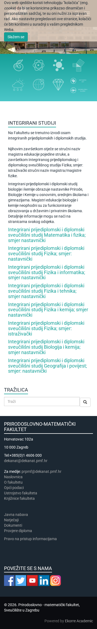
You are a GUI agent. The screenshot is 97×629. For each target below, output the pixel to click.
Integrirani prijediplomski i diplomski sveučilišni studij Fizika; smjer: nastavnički (46, 253)
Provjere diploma (18, 531)
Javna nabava (16, 514)
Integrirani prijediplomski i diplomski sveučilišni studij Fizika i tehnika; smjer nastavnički (46, 291)
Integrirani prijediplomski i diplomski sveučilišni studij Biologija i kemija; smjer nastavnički (46, 347)
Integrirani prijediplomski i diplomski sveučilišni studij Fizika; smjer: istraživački (46, 328)
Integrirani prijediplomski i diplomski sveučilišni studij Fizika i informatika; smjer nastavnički (46, 272)
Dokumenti (13, 525)
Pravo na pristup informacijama (31, 539)
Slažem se (16, 37)
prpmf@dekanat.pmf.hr (41, 471)
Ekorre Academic (79, 621)
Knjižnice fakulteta (19, 498)
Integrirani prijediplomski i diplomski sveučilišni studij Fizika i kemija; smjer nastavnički (48, 310)
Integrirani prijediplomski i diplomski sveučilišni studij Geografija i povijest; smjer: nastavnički (47, 366)
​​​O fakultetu (13, 482)
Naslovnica (13, 477)
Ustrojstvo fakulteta (20, 493)
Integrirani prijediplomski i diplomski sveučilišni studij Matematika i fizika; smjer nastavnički (47, 235)
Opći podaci (14, 487)
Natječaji (11, 520)
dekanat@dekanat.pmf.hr (25, 461)
